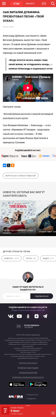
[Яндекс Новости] (9, 156)
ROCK (30, 3)
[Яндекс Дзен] (28, 156)
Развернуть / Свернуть (28, 405)
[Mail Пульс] (44, 156)
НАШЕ (16, 3)
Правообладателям (28, 373)
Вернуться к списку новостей (21, 176)
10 (53, 413)
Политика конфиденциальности (28, 377)
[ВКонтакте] (4, 165)
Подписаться (42, 296)
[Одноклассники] (12, 165)
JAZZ (43, 3)
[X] (8, 165)
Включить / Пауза (5, 410)
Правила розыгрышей (28, 368)
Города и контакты (28, 363)
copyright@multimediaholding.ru (28, 358)
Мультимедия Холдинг (28, 326)
